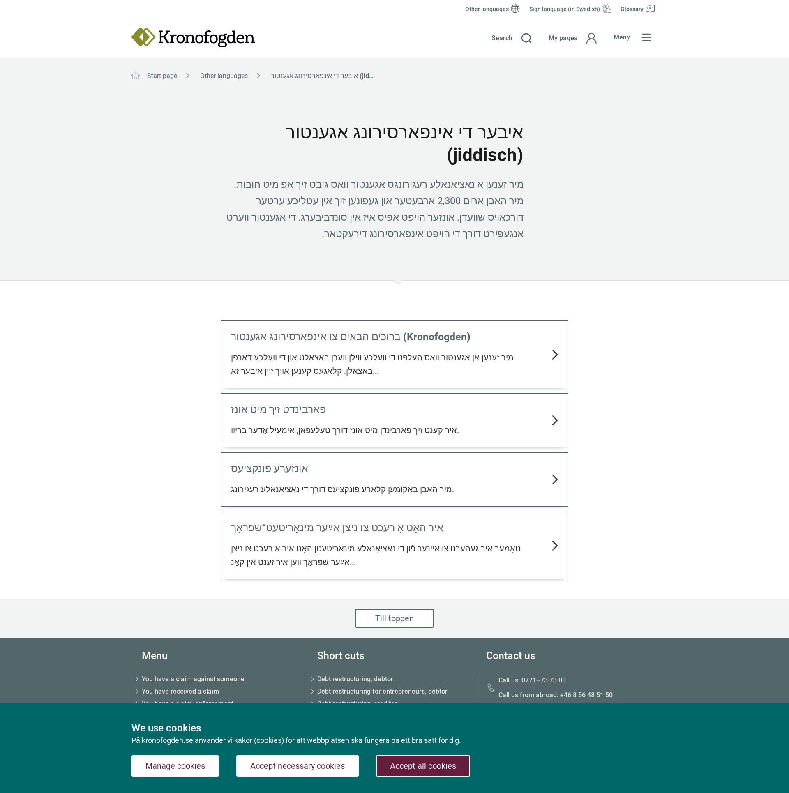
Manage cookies (175, 766)
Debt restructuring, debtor (355, 679)
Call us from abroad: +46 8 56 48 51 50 (555, 695)
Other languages (224, 76)
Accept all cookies (423, 766)
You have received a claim (180, 691)
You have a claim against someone (193, 679)
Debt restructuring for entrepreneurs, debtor (382, 691)
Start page (162, 76)
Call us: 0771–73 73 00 (532, 680)
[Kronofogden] (193, 37)
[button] (512, 38)
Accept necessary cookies (297, 766)
